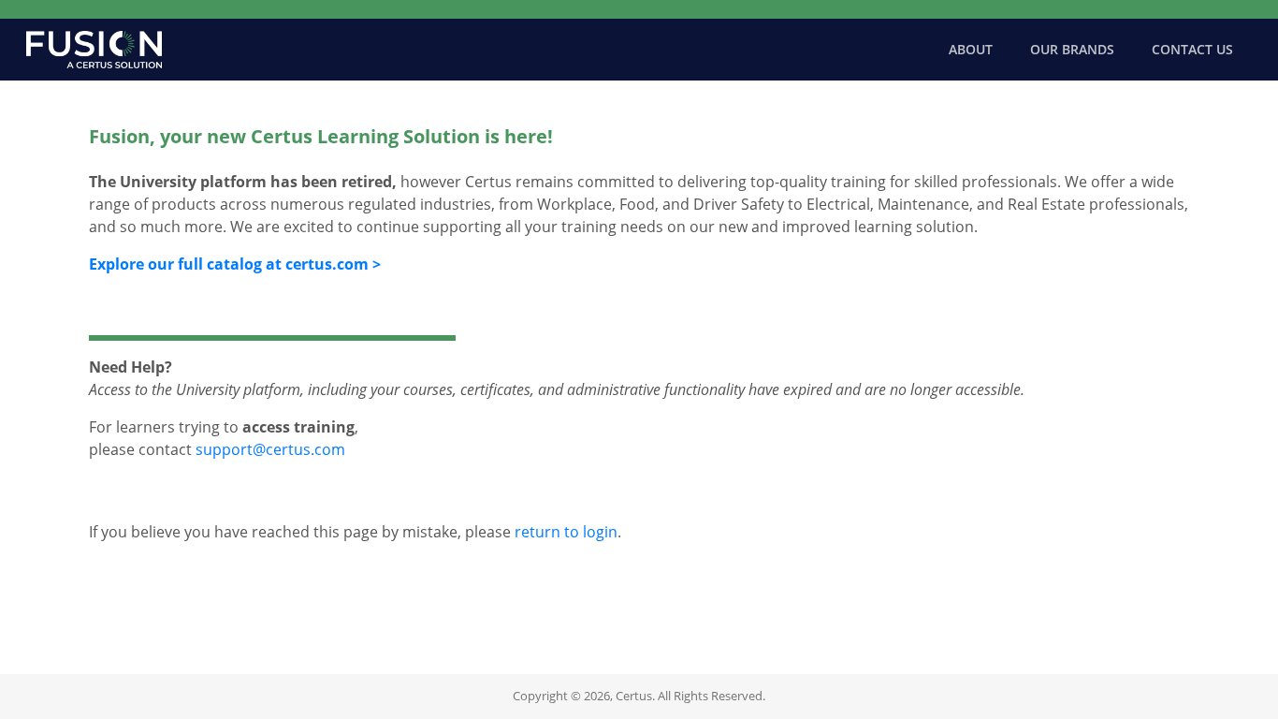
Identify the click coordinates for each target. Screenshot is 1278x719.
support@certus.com (270, 449)
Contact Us (1192, 49)
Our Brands (1072, 49)
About (971, 49)
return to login (566, 531)
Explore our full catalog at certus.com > (235, 264)
